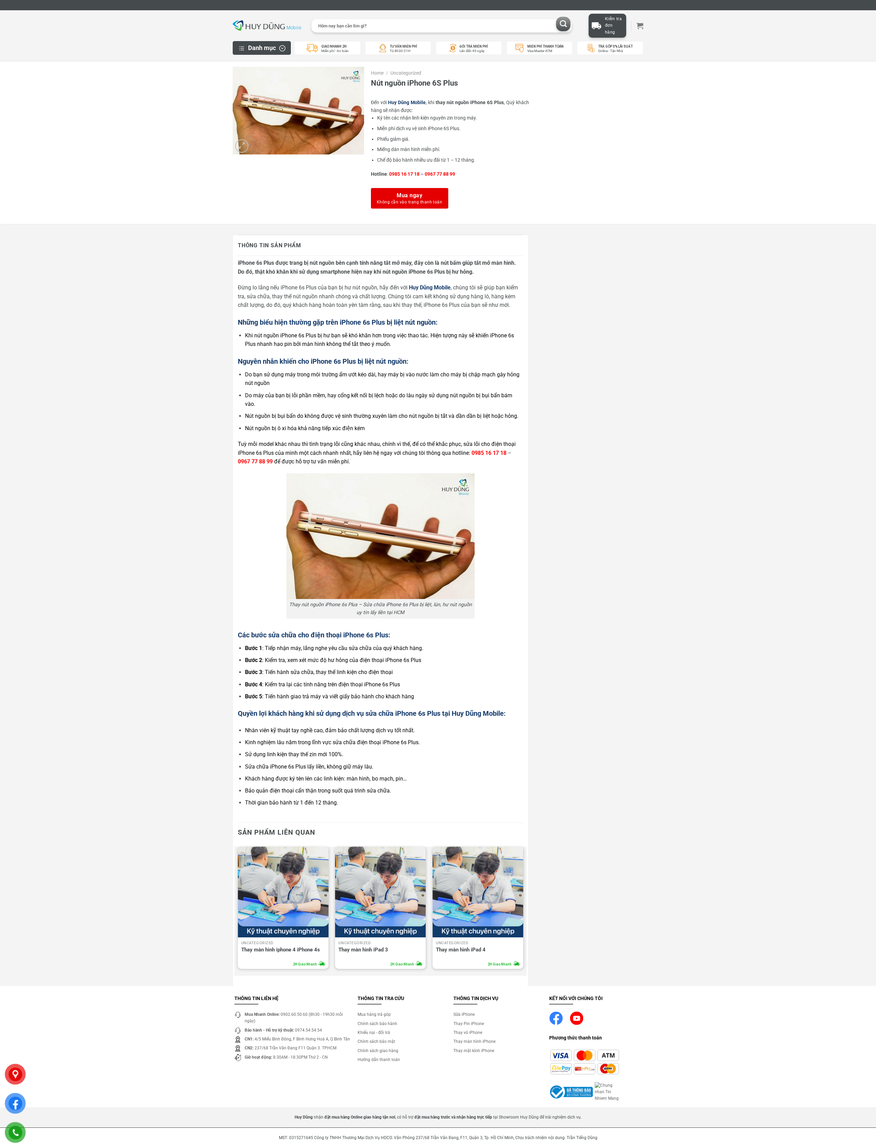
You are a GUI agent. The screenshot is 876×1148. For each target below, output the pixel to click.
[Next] (523, 909)
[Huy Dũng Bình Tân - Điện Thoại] (267, 26)
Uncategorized (405, 73)
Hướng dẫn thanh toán (379, 1059)
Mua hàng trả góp (374, 1014)
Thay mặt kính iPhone (473, 1050)
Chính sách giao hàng (378, 1050)
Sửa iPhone (464, 1014)
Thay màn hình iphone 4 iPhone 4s (280, 950)
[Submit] (563, 24)
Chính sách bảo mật (376, 1041)
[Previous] (238, 909)
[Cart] (639, 25)
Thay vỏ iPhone (467, 1032)
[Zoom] (241, 146)
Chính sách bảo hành (377, 1023)
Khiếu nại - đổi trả (374, 1032)
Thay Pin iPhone (468, 1023)
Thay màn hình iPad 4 (461, 950)
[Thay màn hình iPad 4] (478, 892)
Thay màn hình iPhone (474, 1041)
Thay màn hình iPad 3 (363, 950)
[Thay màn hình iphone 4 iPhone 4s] (283, 892)
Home (377, 73)
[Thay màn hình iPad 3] (380, 892)
